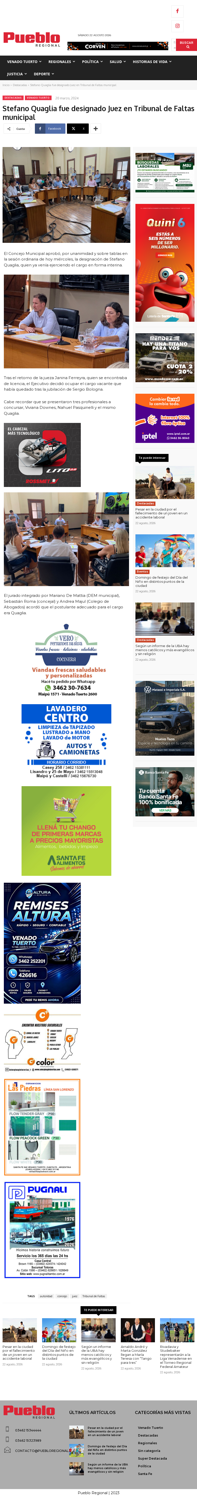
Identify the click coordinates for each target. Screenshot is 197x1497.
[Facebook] (177, 11)
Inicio (6, 85)
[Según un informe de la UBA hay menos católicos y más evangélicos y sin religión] (164, 619)
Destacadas (20, 85)
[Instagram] (177, 26)
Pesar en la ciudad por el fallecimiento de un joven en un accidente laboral (161, 513)
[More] (95, 128)
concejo (62, 1296)
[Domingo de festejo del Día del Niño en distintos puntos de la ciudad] (164, 550)
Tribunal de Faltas (94, 1296)
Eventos (142, 571)
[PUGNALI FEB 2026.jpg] (66, 1230)
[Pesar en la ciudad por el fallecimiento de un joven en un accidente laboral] (164, 482)
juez (74, 1296)
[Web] (164, 418)
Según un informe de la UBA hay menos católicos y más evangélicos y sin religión (164, 650)
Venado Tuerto (38, 97)
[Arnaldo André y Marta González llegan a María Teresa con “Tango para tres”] (138, 1330)
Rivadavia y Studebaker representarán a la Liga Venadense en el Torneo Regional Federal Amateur (176, 1357)
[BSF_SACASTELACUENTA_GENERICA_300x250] (164, 791)
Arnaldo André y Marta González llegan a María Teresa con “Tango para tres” (136, 1355)
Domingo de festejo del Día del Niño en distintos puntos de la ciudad (161, 581)
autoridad (46, 1296)
